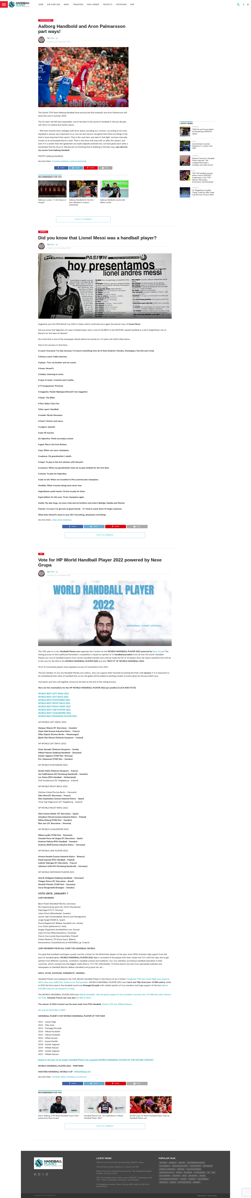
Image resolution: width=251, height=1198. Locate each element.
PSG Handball (165, 1166)
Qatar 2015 (163, 1182)
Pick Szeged (207, 1166)
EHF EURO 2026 (53, 4)
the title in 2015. (83, 998)
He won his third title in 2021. (52, 1010)
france (179, 1172)
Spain (184, 1175)
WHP (132, 4)
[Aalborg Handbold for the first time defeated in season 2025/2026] (83, 197)
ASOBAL (202, 1175)
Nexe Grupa (158, 651)
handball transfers (167, 1169)
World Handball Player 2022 (74, 1077)
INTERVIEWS (121, 4)
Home (41, 4)
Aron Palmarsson (78, 161)
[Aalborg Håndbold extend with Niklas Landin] (114, 197)
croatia (173, 1182)
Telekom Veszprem (194, 1169)
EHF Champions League (195, 1162)
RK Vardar (188, 1172)
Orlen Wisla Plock (167, 1172)
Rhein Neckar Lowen (180, 1166)
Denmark (181, 1169)
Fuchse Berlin (195, 1166)
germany (192, 1179)
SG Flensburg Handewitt (169, 1179)
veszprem (176, 1175)
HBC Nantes (193, 1175)
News (66, 4)
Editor (52, 38)
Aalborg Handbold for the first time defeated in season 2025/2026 (81, 202)
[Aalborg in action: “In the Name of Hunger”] (52, 197)
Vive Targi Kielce (184, 1182)
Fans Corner (93, 4)
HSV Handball (203, 1179)
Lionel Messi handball (62, 520)
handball (172, 1162)
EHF (213, 1172)
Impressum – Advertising (207, 1196)
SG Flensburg (165, 1175)
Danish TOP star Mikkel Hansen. (117, 1004)
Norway (183, 1179)
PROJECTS (107, 4)
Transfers (78, 4)
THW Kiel (182, 1162)
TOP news (56, 1077)
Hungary (196, 1182)
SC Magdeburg (199, 1172)
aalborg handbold (60, 161)
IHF (208, 1172)
